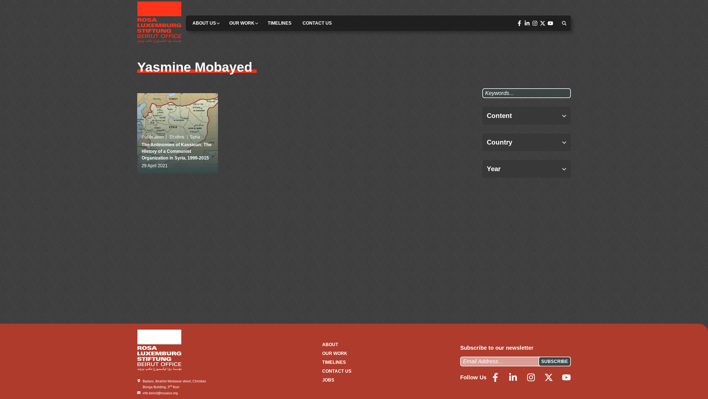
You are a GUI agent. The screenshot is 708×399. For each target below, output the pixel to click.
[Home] (159, 23)
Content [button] (499, 115)
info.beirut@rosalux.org (160, 393)
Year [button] (494, 169)
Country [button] (499, 142)
